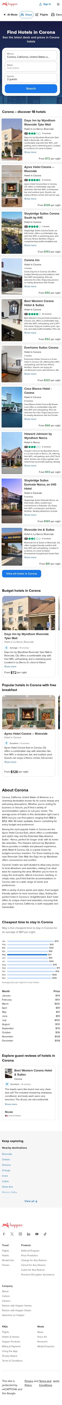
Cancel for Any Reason (33, 1265)
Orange (6, 1170)
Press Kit (42, 1337)
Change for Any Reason (34, 1260)
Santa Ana (7, 1187)
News (40, 1332)
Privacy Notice (9, 1356)
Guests (10, 76)
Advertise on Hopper (13, 1315)
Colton (5, 1181)
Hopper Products (11, 1342)
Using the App (9, 1351)
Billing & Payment (11, 1346)
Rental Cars (8, 1260)
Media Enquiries (45, 1346)
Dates (10, 65)
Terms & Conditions (12, 1361)
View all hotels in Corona (21, 573)
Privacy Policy (29, 1383)
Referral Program (30, 1251)
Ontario (6, 1159)
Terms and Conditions (45, 1383)
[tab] (10, 14)
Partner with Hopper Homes (17, 1306)
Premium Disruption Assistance (37, 1275)
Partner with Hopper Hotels (16, 1310)
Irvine (5, 1176)
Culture (6, 1296)
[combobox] (28, 57)
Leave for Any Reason (33, 1270)
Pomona (6, 1165)
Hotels (5, 1255)
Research (42, 1342)
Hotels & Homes (10, 1337)
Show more (30, 152)
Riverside (7, 1154)
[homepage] (10, 4)
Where (10, 54)
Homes (6, 1265)
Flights (5, 1251)
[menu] (58, 4)
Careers (6, 1301)
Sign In (47, 4)
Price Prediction (29, 1255)
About (5, 1291)
